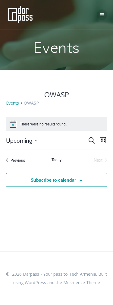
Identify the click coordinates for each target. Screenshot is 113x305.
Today (56, 159)
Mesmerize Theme (81, 282)
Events (12, 103)
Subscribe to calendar (53, 180)
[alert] (56, 124)
